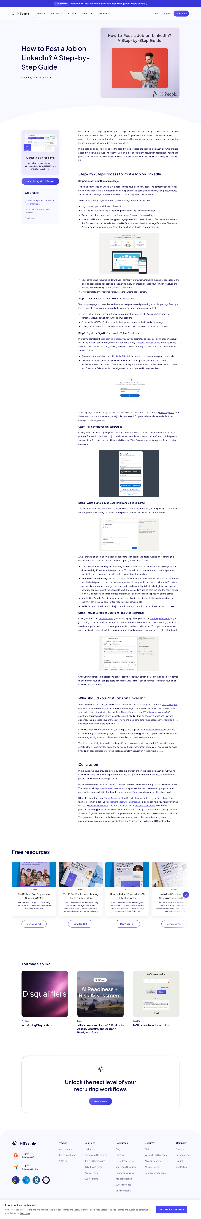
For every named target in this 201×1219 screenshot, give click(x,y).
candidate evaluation (98, 805)
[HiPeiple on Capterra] (26, 1167)
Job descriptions (124, 1178)
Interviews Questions (126, 1167)
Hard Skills (114, 813)
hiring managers (169, 704)
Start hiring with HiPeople (40, 181)
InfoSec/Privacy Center (156, 1172)
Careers (180, 1149)
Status (148, 1149)
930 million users (151, 712)
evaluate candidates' (145, 805)
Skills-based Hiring (93, 1167)
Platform (62, 1161)
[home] (20, 13)
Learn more (181, 13)
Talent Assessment (113, 798)
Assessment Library (115, 801)
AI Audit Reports (153, 1161)
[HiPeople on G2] (23, 1155)
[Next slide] (186, 894)
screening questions (160, 618)
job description (105, 618)
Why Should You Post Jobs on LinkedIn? (37, 211)
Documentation (123, 1190)
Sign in (167, 13)
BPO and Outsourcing (94, 1161)
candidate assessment (112, 788)
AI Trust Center (152, 1167)
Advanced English (87, 813)
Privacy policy (182, 1155)
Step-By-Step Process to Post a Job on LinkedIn (40, 202)
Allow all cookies (172, 1209)
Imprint (179, 1161)
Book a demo (100, 1101)
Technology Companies (95, 1155)
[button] (41, 14)
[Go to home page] (24, 1143)
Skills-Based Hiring (125, 1161)
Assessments (65, 1149)
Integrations (134, 801)
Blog (118, 1149)
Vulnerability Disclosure (156, 1155)
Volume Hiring (91, 1172)
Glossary (120, 1155)
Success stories (123, 1184)
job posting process (111, 338)
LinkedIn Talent (120, 356)
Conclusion (30, 218)
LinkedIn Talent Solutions (148, 342)
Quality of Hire (91, 1178)
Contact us (181, 1167)
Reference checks (67, 1155)
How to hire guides (125, 1172)
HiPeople (135, 792)
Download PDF (34, 923)
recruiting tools (166, 412)
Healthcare (89, 1149)
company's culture (154, 729)
